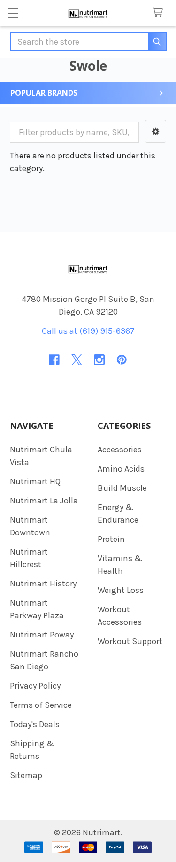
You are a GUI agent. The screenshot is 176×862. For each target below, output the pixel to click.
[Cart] (160, 12)
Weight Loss (121, 590)
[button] (155, 131)
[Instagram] (99, 359)
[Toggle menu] (13, 13)
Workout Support (130, 641)
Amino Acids (121, 469)
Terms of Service (41, 705)
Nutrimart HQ (35, 481)
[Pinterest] (121, 359)
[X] (76, 359)
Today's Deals (35, 724)
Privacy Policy (35, 686)
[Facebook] (54, 359)
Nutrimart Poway (42, 635)
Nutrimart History (43, 583)
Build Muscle (122, 488)
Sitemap (26, 775)
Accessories (120, 449)
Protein (111, 539)
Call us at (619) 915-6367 (88, 331)
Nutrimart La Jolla (44, 500)
